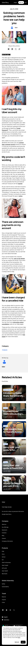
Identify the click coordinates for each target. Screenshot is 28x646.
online (20, 196)
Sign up (21, 2)
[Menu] (25, 2)
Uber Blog (5, 2)
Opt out (17, 642)
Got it (23, 642)
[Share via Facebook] (8, 49)
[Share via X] (15, 49)
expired (20, 183)
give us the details (19, 258)
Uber (3, 502)
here (19, 637)
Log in (15, 2)
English (6, 617)
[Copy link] (19, 49)
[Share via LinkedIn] (12, 49)
